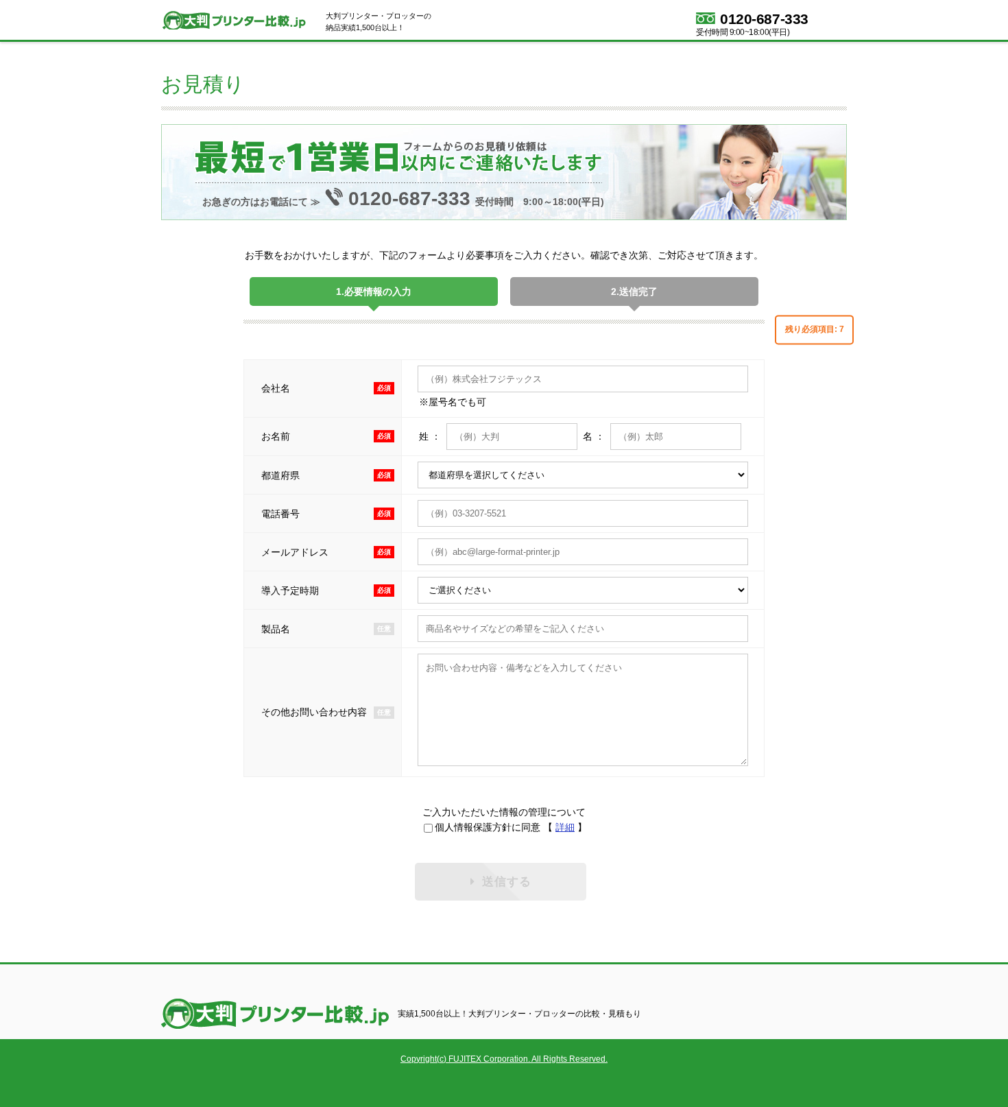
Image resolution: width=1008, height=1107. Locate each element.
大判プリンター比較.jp (240, 19)
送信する (506, 881)
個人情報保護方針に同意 (487, 827)
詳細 (565, 827)
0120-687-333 (764, 18)
